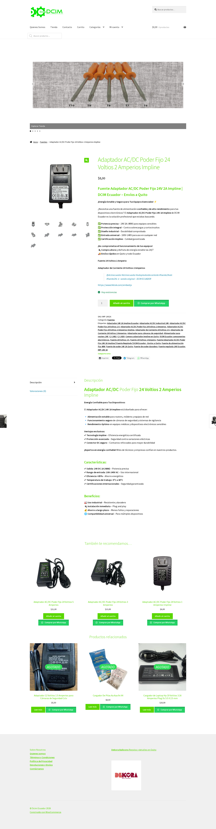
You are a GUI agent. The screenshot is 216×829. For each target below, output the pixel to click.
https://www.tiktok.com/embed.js (115, 284)
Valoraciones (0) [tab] (38, 391)
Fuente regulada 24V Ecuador (172, 346)
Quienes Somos (37, 27)
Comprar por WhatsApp (153, 303)
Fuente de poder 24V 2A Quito (119, 346)
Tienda (53, 27)
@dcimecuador (114, 274)
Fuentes (43, 142)
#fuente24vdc (165, 274)
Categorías (95, 27)
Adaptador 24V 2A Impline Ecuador (123, 323)
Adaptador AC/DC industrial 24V (154, 323)
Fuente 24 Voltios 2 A (119, 340)
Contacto (67, 27)
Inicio (35, 142)
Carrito (80, 27)
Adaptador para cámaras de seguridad (145, 333)
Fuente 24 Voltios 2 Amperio (143, 340)
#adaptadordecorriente (147, 274)
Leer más (38, 709)
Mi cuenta (114, 27)
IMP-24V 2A (103, 350)
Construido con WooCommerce (45, 812)
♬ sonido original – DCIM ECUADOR (134, 278)
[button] (183, 84)
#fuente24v (112, 278)
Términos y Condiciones (42, 757)
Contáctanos (37, 768)
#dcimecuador (129, 274)
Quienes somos (38, 753)
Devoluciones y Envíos (41, 764)
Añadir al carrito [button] (53, 616)
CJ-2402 (112, 336)
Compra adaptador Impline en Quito (142, 336)
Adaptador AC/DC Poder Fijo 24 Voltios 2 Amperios (143, 326)
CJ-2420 (120, 336)
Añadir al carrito (121, 303)
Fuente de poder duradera (146, 346)
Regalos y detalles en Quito (133, 749)
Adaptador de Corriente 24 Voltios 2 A (152, 330)
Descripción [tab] (36, 382)
